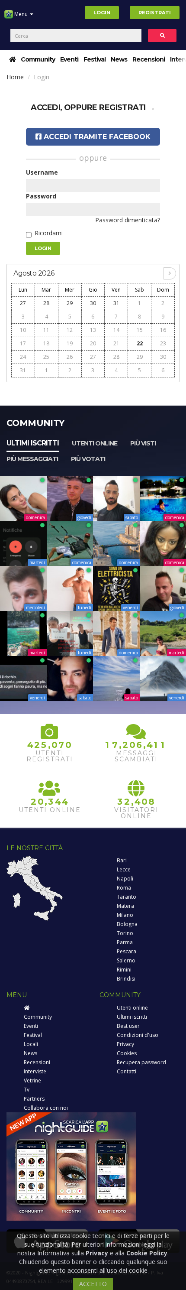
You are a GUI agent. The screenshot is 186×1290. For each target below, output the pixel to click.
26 (70, 357)
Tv (26, 1089)
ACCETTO (93, 1284)
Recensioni (148, 59)
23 (163, 343)
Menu (21, 14)
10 (23, 330)
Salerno (126, 960)
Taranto (126, 896)
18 (46, 343)
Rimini (124, 969)
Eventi (69, 59)
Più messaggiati (32, 459)
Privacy (125, 1044)
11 (46, 330)
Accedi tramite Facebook (96, 137)
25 (46, 357)
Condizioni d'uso (137, 1035)
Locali (31, 1044)
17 (23, 343)
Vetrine (32, 1080)
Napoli (125, 878)
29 (70, 303)
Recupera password (141, 1062)
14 (116, 330)
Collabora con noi (46, 1107)
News (119, 59)
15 (140, 330)
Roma (124, 887)
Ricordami (49, 233)
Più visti (143, 443)
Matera (125, 906)
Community (38, 59)
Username (42, 172)
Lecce (124, 869)
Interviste (35, 1071)
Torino (125, 933)
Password (41, 196)
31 (116, 303)
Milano (125, 915)
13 (93, 330)
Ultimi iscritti (32, 443)
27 (23, 303)
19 (70, 343)
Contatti (126, 1071)
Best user (128, 1026)
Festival (94, 59)
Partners (34, 1098)
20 (93, 343)
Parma (125, 942)
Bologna (127, 924)
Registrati (154, 13)
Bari (122, 860)
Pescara (126, 951)
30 (93, 303)
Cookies (127, 1053)
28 (46, 303)
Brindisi (126, 978)
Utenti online (94, 443)
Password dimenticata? (127, 220)
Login (101, 13)
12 (70, 330)
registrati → (127, 107)
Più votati (88, 459)
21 (116, 343)
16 (163, 330)
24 (23, 357)
